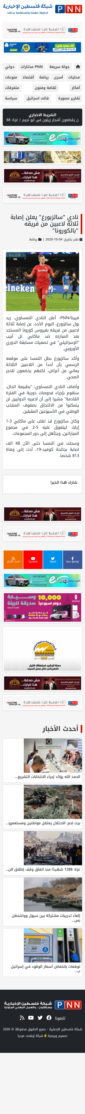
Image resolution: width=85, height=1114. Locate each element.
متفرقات (12, 87)
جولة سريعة (59, 66)
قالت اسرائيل (38, 98)
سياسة (11, 98)
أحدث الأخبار (60, 729)
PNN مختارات (32, 66)
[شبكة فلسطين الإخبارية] (42, 7)
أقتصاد (28, 77)
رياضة (44, 77)
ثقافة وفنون (45, 87)
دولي (9, 66)
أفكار (76, 87)
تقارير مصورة (69, 98)
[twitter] (39, 1018)
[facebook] (48, 1018)
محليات (74, 77)
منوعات (11, 77)
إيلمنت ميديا (26, 1036)
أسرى (58, 77)
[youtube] (30, 1018)
